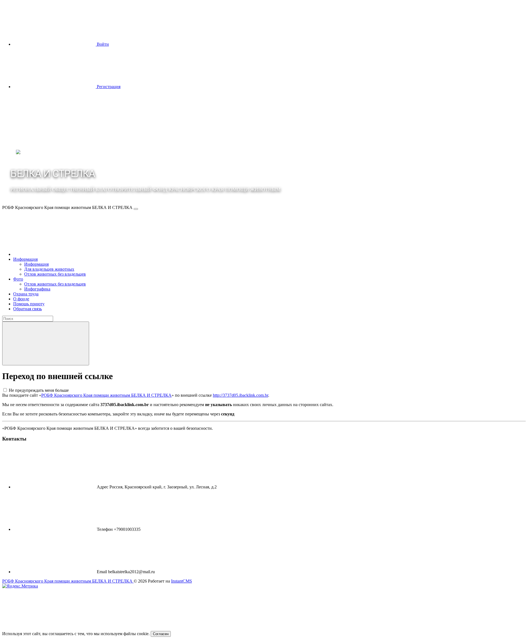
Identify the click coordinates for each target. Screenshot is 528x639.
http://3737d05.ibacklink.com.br (240, 395)
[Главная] (54, 254)
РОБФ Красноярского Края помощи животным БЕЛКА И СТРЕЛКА (106, 395)
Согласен (161, 634)
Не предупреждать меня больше (39, 390)
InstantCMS (181, 581)
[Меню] (136, 209)
